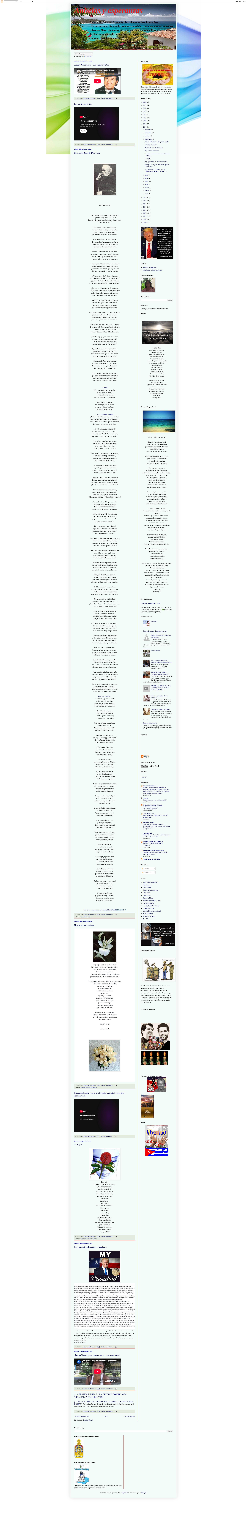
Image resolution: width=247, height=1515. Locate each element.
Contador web (143, 777)
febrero (147, 191)
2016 (145, 201)
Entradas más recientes (82, 1416)
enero (147, 194)
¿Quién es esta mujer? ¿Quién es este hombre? (161, 636)
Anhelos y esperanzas (108, 10)
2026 (145, 102)
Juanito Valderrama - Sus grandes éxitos (91, 64)
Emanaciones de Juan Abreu (151, 900)
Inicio (106, 1416)
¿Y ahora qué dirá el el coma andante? (159, 697)
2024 (145, 108)
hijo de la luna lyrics (83, 103)
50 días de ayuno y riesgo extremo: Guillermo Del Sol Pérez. (153, 808)
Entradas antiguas (129, 1416)
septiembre (148, 139)
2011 (145, 216)
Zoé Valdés (146, 919)
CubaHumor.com (148, 814)
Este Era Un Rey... (104, 696)
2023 (145, 111)
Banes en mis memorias (150, 723)
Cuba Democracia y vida (150, 890)
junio (146, 178)
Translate (88, 56)
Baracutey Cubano (149, 786)
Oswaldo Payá (147, 833)
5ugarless (125, 1493)
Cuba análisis (147, 887)
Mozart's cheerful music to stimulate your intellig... (157, 155)
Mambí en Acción (148, 822)
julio (146, 175)
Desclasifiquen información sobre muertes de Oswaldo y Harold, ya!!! (156, 836)
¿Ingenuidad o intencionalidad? (160, 709)
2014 (145, 207)
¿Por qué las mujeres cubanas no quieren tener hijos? (97, 1355)
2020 (145, 121)
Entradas (146, 869)
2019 (145, 124)
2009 (145, 222)
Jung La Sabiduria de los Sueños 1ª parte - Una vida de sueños (155, 853)
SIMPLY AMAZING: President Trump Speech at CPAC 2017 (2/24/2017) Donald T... (160, 687)
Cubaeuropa (146, 895)
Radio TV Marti (148, 914)
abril (146, 184)
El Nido (104, 387)
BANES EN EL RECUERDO (153, 842)
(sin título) (154, 621)
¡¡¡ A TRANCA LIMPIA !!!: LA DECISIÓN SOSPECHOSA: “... (156, 170)
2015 (145, 204)
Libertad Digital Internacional (152, 911)
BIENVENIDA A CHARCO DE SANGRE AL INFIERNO (155, 816)
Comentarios (147, 872)
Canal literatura (147, 885)
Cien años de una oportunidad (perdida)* (155, 800)
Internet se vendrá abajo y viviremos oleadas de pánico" (160, 673)
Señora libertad (155, 651)
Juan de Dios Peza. (86, 917)
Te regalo (78, 1144)
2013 (145, 210)
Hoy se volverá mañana (84, 925)
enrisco (145, 798)
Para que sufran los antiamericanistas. (90, 1247)
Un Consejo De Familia (104, 414)
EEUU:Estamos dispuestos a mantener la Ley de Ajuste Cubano (161, 661)
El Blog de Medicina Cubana (152, 805)
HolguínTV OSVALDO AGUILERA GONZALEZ (154, 844)
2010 (145, 219)
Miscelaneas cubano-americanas (152, 270)
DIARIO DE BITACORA (151, 859)
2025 (145, 105)
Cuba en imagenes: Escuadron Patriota (154, 631)
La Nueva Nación (148, 908)
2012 (145, 213)
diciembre (148, 130)
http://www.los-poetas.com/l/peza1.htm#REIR (100, 910)
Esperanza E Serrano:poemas (89, 1087)
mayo (147, 181)
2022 (145, 114)
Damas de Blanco (148, 898)
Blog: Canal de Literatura (150, 882)
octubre (147, 136)
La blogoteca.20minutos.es (151, 906)
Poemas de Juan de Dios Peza (87, 152)
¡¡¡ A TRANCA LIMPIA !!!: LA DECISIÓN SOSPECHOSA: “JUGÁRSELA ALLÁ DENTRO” (100, 1395)
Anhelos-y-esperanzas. (150, 267)
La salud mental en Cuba (150, 603)
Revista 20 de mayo (149, 916)
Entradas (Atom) (88, 1420)
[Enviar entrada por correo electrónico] (116, 98)
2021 (145, 118)
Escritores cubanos (148, 903)
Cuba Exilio (146, 893)
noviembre (148, 133)
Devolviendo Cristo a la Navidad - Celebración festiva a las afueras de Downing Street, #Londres (156, 826)
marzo (147, 187)
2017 (145, 198)
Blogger (143, 1493)
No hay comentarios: (107, 98)
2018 (145, 127)
